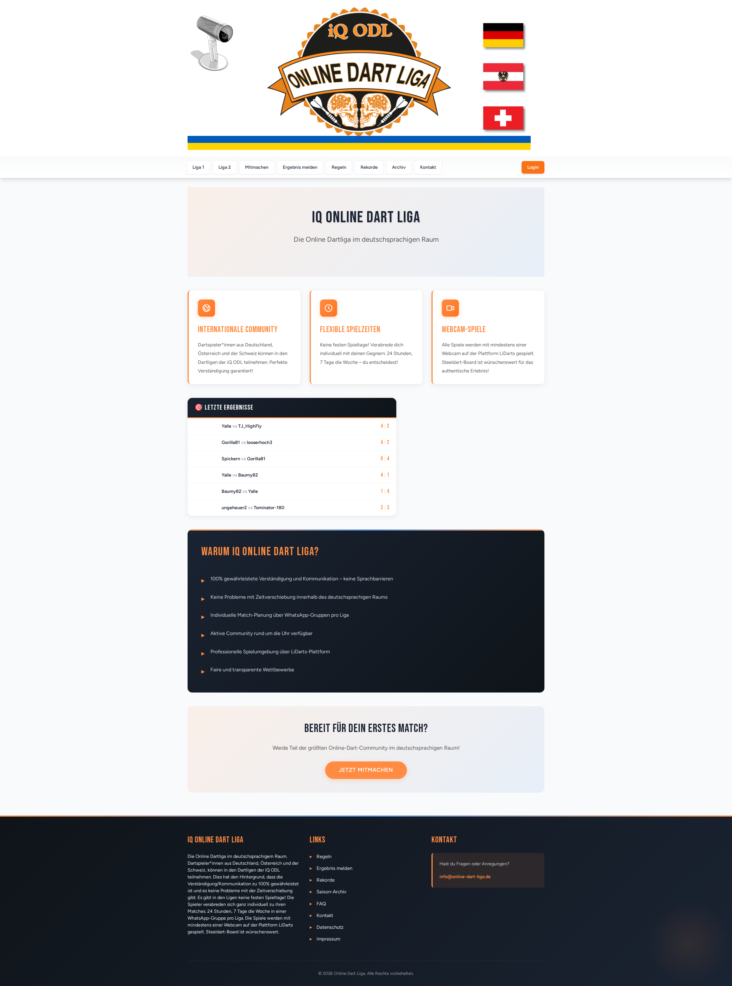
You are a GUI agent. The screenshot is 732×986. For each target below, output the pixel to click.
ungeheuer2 (234, 507)
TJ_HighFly (250, 426)
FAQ (321, 903)
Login (533, 167)
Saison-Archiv (332, 891)
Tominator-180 (269, 507)
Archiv (399, 167)
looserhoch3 (259, 442)
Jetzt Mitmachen (366, 770)
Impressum (328, 939)
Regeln (339, 167)
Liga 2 (224, 167)
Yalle (226, 426)
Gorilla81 (231, 442)
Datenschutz (330, 927)
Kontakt (428, 167)
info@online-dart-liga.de (465, 876)
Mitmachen (256, 167)
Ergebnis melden (300, 167)
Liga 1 (198, 167)
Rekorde (369, 167)
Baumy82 (248, 475)
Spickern (231, 458)
